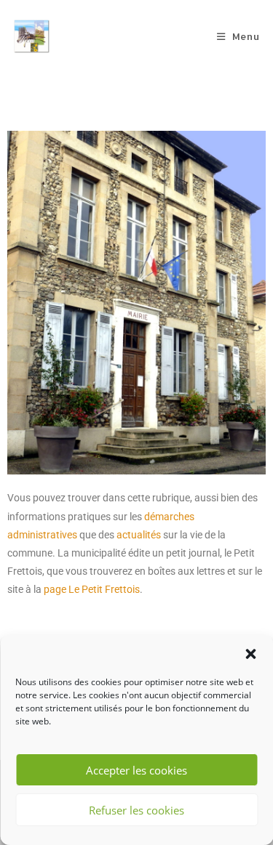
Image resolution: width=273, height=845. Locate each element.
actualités (138, 535)
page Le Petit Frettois (92, 589)
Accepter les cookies (136, 770)
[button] (250, 654)
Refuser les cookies (136, 810)
